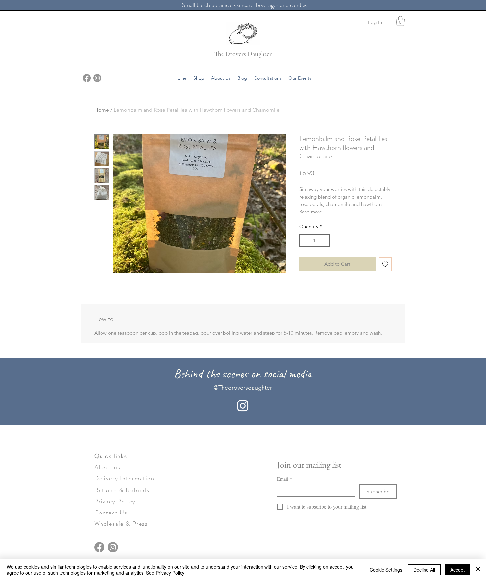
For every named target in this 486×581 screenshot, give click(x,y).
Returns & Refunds (122, 490)
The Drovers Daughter (243, 54)
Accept (457, 569)
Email (284, 479)
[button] (400, 21)
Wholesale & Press (121, 523)
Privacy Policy (115, 501)
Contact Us (111, 512)
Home (101, 110)
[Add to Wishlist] (385, 264)
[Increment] (324, 241)
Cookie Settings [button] (386, 569)
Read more (310, 212)
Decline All (424, 569)
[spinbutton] (314, 241)
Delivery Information (124, 478)
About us (107, 467)
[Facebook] (87, 78)
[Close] (478, 570)
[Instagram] (97, 78)
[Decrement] (304, 241)
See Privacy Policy (165, 572)
